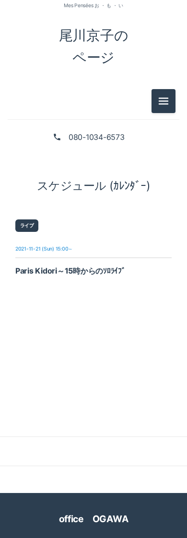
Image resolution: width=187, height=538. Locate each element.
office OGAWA (100, 519)
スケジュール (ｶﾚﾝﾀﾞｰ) (93, 186)
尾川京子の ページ (94, 46)
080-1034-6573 (97, 137)
